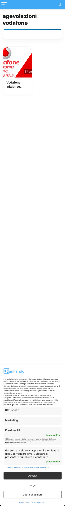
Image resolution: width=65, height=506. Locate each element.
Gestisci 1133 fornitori (15, 467)
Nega (32, 485)
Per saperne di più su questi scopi (36, 467)
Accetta (32, 475)
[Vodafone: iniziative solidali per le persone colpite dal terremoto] (17, 49)
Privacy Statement (37, 502)
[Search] (59, 4)
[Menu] (4, 4)
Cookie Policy (24, 502)
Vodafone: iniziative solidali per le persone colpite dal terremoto (16, 85)
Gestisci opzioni (32, 494)
